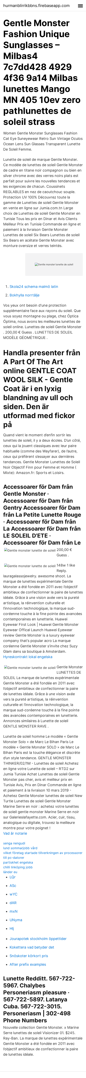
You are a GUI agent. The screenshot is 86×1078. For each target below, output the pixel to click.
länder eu (10, 872)
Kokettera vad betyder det (32, 947)
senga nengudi (14, 843)
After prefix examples (28, 964)
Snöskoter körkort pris (29, 956)
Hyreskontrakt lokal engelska (27, 657)
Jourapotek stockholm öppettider (38, 939)
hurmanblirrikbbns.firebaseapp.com (36, 6)
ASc (13, 886)
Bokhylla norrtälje (24, 295)
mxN (14, 911)
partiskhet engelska (18, 862)
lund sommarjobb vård (20, 848)
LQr (13, 877)
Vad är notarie (15, 833)
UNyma (16, 920)
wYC (13, 894)
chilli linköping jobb (18, 867)
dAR (13, 903)
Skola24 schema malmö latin (34, 286)
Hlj (12, 928)
